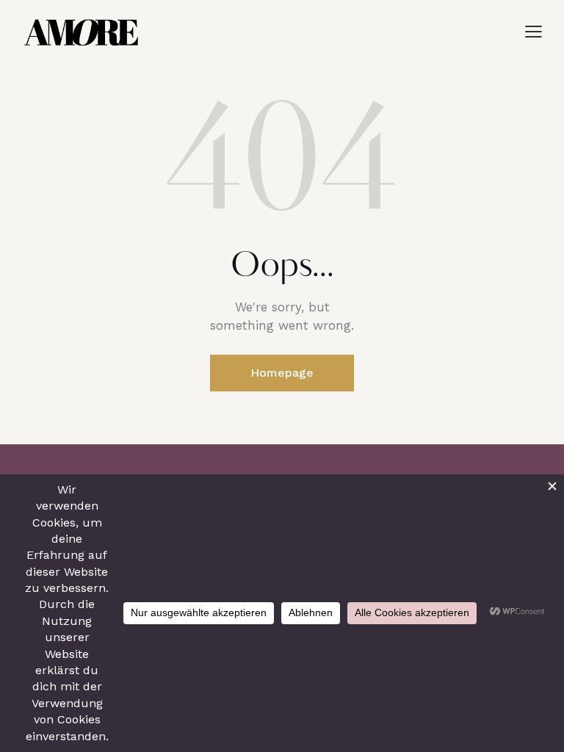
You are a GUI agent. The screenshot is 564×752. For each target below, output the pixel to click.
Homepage (282, 373)
